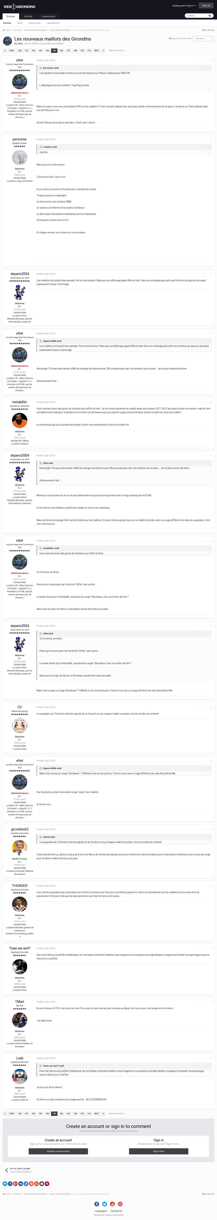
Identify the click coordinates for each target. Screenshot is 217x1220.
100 (19, 51)
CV (19, 707)
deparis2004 (20, 274)
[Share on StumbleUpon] (36, 1183)
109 (82, 51)
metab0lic (19, 402)
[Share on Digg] (20, 1183)
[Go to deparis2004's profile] (19, 292)
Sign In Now (158, 1151)
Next (96, 51)
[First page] (5, 50)
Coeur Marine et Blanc (52, 43)
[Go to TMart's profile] (19, 1020)
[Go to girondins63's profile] (19, 847)
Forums (7, 23)
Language (100, 1211)
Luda (19, 1058)
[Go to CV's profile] (19, 725)
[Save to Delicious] (26, 1183)
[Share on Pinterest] (47, 1183)
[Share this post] (211, 60)
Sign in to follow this (181, 38)
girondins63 (19, 829)
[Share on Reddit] (31, 1183)
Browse (11, 16)
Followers (200, 38)
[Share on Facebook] (10, 1183)
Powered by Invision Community (108, 1215)
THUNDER (19, 886)
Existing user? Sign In (183, 5)
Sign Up (206, 5)
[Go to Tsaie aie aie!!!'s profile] (19, 966)
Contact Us (116, 1211)
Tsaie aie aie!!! (19, 948)
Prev (11, 51)
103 (40, 51)
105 (54, 51)
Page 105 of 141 (116, 51)
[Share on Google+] (15, 1183)
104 (47, 51)
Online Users (34, 23)
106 (61, 51)
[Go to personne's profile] (19, 157)
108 (75, 51)
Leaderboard (53, 23)
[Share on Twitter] (5, 1183)
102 (33, 51)
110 (89, 51)
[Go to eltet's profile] (7, 41)
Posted (46, 60)
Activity (28, 16)
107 (68, 51)
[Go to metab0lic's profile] (19, 420)
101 (26, 51)
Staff (19, 23)
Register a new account (58, 1151)
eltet (20, 43)
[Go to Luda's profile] (19, 1076)
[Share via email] (41, 1183)
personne (20, 139)
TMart (19, 1002)
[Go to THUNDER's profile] (19, 904)
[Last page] (103, 50)
